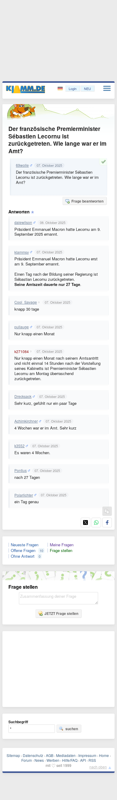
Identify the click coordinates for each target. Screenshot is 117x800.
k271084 (21, 351)
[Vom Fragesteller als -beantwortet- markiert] (104, 161)
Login (72, 88)
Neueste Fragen (24, 544)
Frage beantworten (87, 201)
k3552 (19, 446)
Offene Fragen (23, 550)
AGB (49, 755)
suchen (71, 728)
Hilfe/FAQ (69, 760)
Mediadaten (66, 755)
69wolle (22, 165)
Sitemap (13, 755)
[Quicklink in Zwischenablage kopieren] (106, 511)
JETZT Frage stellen (61, 613)
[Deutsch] (61, 88)
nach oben (98, 766)
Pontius (20, 470)
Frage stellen (61, 550)
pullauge (21, 327)
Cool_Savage (25, 302)
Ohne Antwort (22, 556)
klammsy (21, 252)
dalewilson (23, 222)
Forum (26, 760)
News (39, 760)
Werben (52, 760)
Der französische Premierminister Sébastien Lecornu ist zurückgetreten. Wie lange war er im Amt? (57, 140)
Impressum (87, 755)
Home (104, 755)
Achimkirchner (26, 421)
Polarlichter (23, 495)
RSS (92, 760)
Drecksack (23, 396)
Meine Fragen (62, 544)
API (83, 760)
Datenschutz (33, 755)
